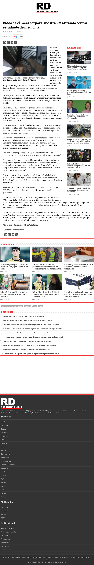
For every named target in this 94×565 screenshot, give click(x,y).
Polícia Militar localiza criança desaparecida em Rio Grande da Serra (78, 165)
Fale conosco (5, 539)
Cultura (3, 429)
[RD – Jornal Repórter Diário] (47, 7)
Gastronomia (5, 454)
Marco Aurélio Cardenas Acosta (12, 306)
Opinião (3, 475)
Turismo (3, 497)
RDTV (3, 518)
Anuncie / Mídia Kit (7, 528)
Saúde (3, 486)
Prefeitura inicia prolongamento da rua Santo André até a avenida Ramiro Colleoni (79, 294)
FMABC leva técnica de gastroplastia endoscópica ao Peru (79, 92)
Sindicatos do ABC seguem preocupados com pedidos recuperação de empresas (31, 354)
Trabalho (4, 493)
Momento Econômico (8, 465)
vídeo (41, 306)
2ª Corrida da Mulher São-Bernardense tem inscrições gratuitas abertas (27, 320)
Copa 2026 (4, 425)
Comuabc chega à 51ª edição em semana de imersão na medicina (78, 190)
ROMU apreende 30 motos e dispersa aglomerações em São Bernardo (26, 349)
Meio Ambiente (6, 461)
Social (3, 490)
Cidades (3, 422)
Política (3, 483)
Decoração (4, 433)
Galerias (3, 450)
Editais (3, 440)
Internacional (5, 458)
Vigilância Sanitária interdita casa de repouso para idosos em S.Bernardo (28, 341)
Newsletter (4, 468)
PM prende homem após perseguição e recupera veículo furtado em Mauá (77, 68)
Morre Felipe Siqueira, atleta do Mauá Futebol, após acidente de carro (14, 266)
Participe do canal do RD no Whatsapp (21, 225)
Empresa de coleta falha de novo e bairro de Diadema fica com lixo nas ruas (29, 333)
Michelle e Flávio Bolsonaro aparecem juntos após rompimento (78, 116)
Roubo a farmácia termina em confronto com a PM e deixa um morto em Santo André (79, 141)
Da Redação (8, 31)
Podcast (3, 514)
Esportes (4, 447)
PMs (35, 306)
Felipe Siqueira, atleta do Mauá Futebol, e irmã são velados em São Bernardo (45, 294)
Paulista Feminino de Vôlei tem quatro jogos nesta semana (23, 316)
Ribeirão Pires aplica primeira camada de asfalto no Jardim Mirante (13, 294)
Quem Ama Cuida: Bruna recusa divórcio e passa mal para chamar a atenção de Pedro (32, 329)
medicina (28, 306)
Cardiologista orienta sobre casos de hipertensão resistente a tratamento (79, 266)
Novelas (3, 472)
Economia (4, 436)
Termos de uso (6, 550)
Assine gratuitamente (8, 532)
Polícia (3, 479)
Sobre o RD (5, 546)
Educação (4, 443)
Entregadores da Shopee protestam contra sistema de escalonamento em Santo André (46, 266)
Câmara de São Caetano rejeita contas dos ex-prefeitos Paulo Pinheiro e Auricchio (31, 325)
